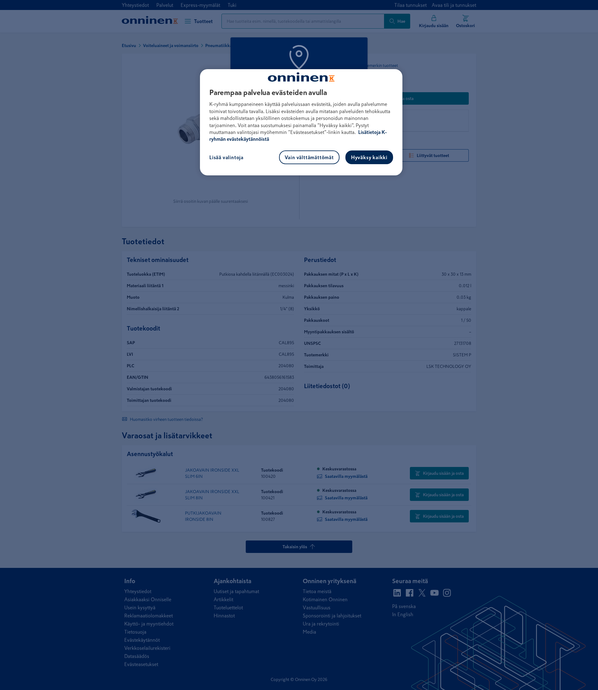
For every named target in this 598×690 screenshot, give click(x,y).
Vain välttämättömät (309, 157)
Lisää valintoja (226, 157)
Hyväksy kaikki (369, 157)
